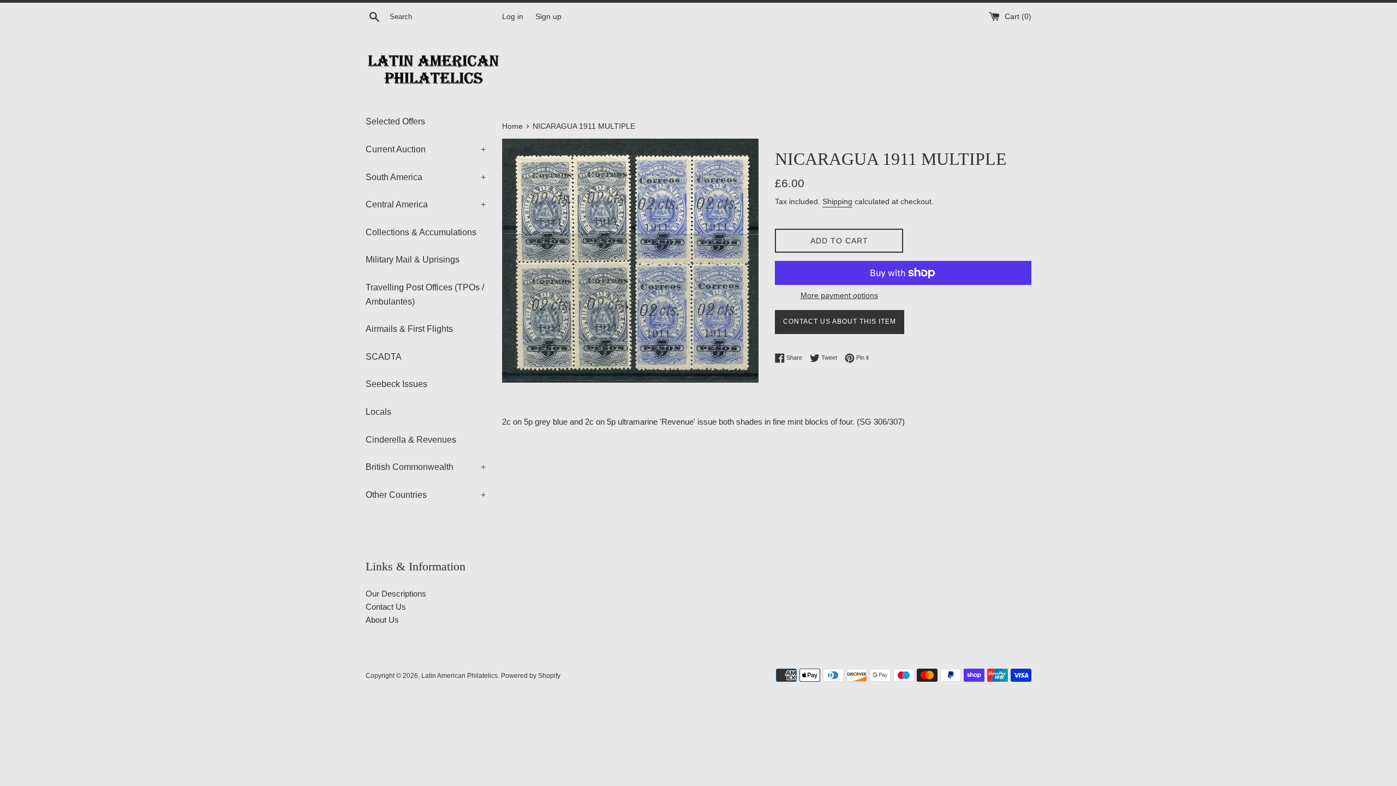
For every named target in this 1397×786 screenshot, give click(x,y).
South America (426, 177)
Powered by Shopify (530, 676)
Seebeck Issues (396, 384)
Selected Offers (395, 121)
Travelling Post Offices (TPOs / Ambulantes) (425, 294)
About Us (382, 619)
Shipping (837, 201)
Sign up (548, 17)
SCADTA (384, 356)
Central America (426, 204)
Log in (512, 17)
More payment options (839, 295)
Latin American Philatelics (459, 676)
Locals (378, 411)
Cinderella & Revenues (411, 439)
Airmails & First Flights (409, 329)
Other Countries (426, 494)
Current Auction (426, 149)
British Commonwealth (426, 467)
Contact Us (386, 606)
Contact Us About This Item (839, 321)
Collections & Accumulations (421, 232)
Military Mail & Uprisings (412, 259)
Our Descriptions (396, 593)
